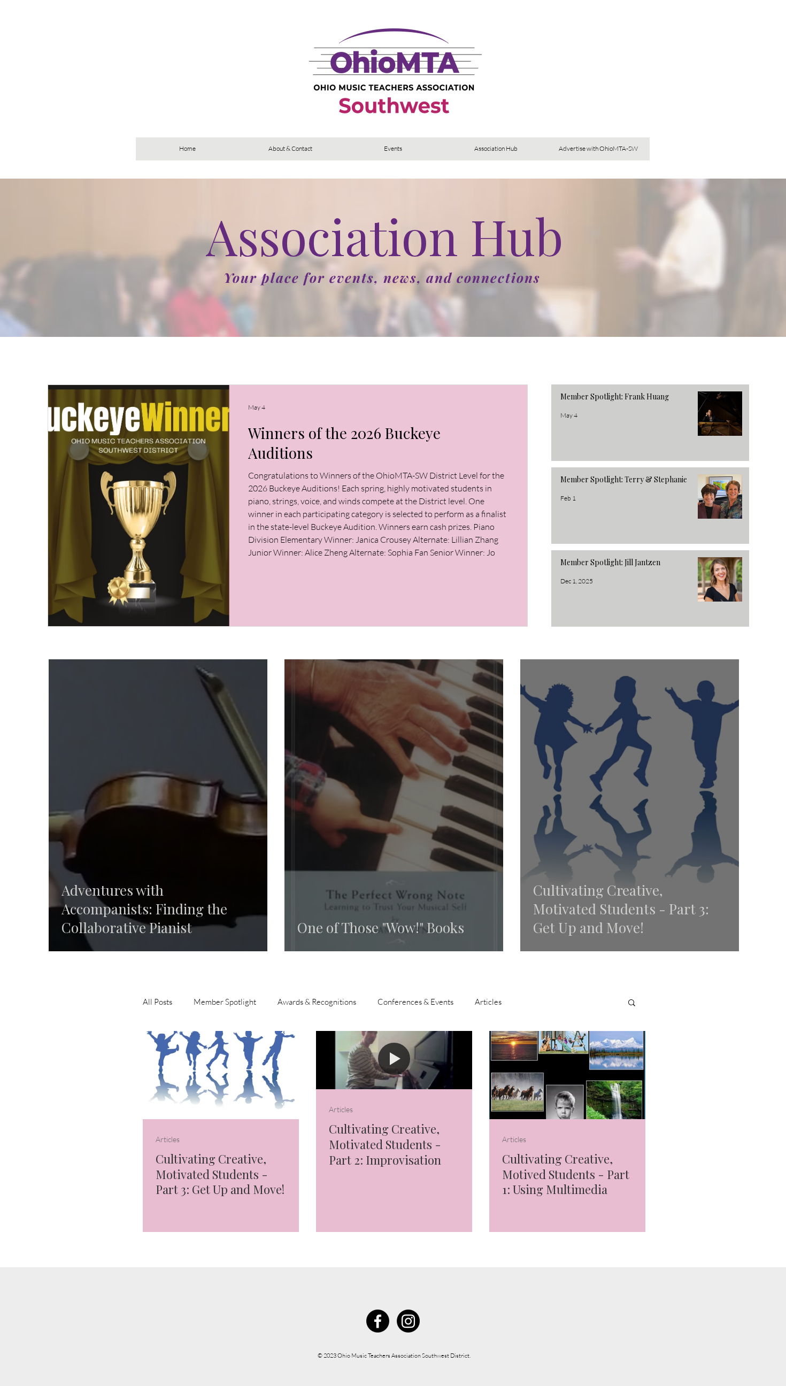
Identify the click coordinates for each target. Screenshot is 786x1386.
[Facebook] (377, 1321)
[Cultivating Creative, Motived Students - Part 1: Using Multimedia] (567, 1075)
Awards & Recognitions (317, 1002)
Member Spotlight (225, 1002)
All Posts (157, 1002)
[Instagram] (408, 1321)
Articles (488, 1002)
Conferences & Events (415, 1002)
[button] (632, 1003)
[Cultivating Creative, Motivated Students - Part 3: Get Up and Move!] (221, 1075)
